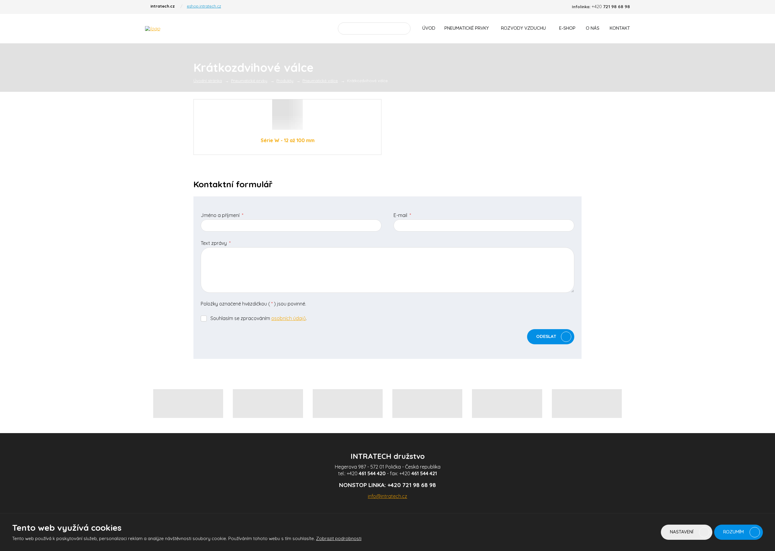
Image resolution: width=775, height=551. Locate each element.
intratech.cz (162, 6)
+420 (366, 473)
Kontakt (620, 28)
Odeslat (546, 336)
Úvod (428, 28)
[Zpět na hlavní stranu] (186, 28)
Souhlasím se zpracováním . (258, 318)
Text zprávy (216, 243)
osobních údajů (288, 318)
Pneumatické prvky (466, 28)
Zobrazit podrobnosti (338, 538)
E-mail (402, 215)
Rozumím (734, 532)
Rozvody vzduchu (523, 28)
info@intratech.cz (387, 496)
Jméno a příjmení (222, 215)
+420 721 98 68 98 (412, 485)
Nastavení (682, 532)
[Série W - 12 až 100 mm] (287, 114)
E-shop (567, 28)
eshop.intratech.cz (204, 6)
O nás (592, 28)
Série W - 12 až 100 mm (288, 140)
